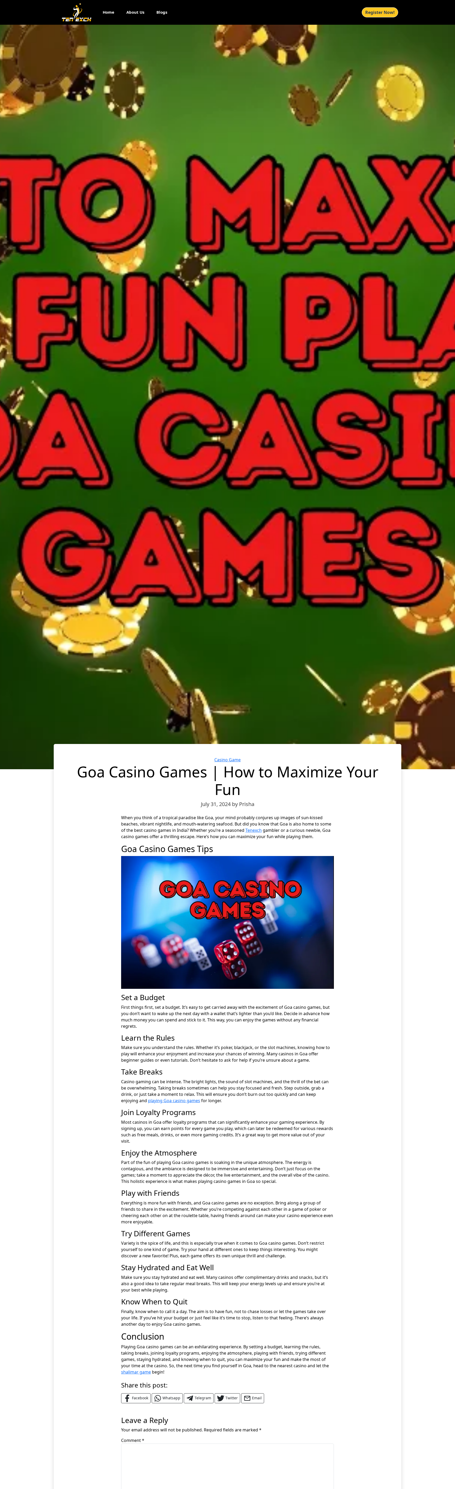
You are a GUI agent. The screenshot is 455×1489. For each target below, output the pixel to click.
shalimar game (136, 1372)
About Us (135, 12)
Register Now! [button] (380, 12)
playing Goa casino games (174, 1100)
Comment (132, 1440)
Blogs (161, 12)
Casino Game (227, 760)
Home (108, 12)
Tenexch (253, 830)
